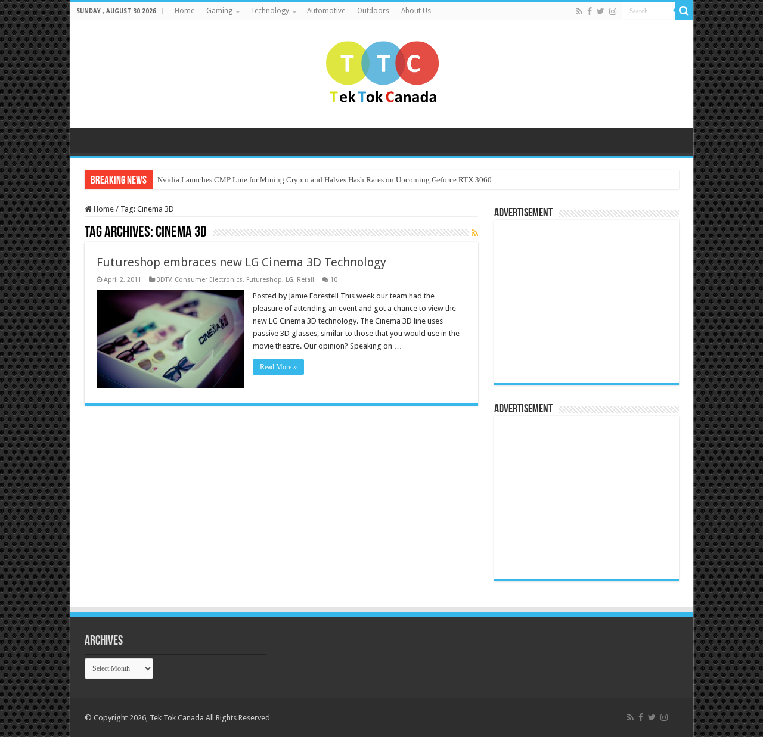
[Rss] (579, 11)
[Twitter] (600, 11)
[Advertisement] (574, 300)
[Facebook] (589, 11)
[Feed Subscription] (475, 233)
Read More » (278, 367)
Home (184, 11)
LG (289, 280)
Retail (305, 280)
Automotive (326, 11)
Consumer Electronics (209, 280)
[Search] (684, 11)
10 (333, 280)
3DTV (164, 280)
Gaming (219, 11)
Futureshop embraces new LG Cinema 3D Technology (241, 262)
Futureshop (264, 280)
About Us (416, 11)
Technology (269, 11)
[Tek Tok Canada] (381, 71)
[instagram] (613, 11)
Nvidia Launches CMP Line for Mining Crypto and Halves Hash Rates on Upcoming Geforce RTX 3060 (324, 179)
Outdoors (373, 11)
